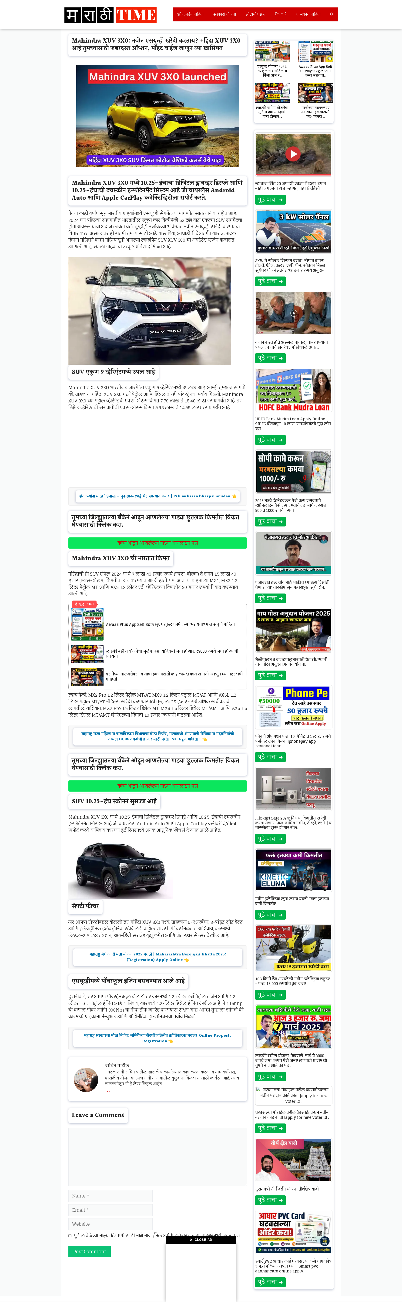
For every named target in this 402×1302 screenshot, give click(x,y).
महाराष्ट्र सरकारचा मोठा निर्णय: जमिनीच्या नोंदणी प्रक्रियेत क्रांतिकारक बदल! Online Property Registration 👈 (158, 1038)
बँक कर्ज (281, 14)
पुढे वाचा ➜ (270, 199)
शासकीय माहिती (308, 14)
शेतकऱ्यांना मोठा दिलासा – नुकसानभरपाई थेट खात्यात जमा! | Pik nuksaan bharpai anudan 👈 (158, 496)
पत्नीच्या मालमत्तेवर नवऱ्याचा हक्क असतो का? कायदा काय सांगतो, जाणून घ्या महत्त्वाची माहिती (174, 677)
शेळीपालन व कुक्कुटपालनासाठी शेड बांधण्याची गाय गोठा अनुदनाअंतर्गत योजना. (291, 662)
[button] (331, 14)
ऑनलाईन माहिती (190, 14)
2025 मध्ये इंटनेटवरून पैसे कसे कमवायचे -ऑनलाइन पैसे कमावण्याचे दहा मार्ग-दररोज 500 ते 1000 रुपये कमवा (290, 505)
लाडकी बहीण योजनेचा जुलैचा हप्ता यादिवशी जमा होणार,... (272, 112)
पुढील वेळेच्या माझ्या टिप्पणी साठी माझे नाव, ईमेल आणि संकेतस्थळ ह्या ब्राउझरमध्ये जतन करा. (157, 1235)
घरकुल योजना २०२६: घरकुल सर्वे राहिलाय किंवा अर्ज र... (272, 71)
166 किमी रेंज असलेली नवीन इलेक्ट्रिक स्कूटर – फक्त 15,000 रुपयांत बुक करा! (292, 981)
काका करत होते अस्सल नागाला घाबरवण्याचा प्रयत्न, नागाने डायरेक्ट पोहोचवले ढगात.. (291, 345)
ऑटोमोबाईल (255, 14)
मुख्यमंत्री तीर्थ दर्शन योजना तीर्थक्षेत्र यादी (287, 1189)
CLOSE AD (201, 1239)
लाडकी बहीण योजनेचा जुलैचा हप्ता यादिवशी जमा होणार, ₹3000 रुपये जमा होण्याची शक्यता (172, 654)
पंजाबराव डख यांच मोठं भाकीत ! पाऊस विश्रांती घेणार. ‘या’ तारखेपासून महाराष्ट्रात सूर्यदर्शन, (292, 585)
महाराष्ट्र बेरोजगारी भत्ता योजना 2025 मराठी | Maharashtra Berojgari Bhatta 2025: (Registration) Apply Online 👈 (158, 957)
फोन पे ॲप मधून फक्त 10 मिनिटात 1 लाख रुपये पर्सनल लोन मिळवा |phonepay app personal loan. (293, 741)
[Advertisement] (201, 1273)
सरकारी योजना (224, 14)
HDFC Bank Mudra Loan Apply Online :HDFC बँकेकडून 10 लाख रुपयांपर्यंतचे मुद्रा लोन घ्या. (293, 424)
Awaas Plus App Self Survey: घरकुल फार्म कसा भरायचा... (315, 71)
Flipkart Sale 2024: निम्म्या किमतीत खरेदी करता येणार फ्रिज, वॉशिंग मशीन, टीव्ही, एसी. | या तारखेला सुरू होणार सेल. (293, 823)
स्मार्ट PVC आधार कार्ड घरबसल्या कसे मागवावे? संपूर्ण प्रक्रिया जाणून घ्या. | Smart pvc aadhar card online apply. (293, 1266)
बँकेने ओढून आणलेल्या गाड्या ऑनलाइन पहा (157, 543)
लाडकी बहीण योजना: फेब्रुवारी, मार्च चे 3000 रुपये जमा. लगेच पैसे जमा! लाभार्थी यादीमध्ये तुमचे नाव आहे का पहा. (291, 1060)
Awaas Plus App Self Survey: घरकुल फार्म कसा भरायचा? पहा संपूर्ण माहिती (170, 624)
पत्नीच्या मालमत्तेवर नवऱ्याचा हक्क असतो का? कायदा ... (315, 112)
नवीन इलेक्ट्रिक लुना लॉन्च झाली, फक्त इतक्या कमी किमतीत (292, 901)
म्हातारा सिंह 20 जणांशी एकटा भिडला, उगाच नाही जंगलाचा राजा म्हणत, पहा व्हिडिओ (290, 186)
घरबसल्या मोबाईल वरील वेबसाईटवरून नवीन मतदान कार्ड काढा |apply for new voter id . (292, 1115)
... (107, 1089)
